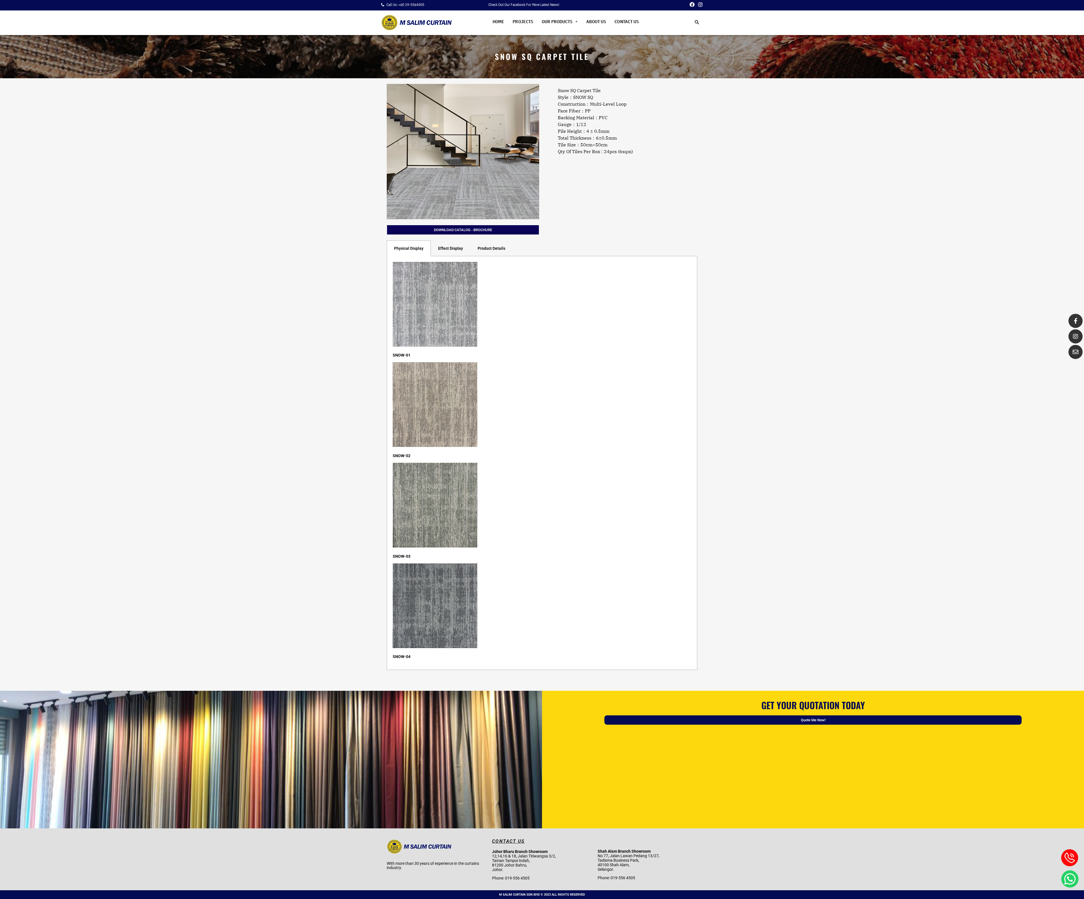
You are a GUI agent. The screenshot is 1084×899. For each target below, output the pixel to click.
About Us (596, 21)
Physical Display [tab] (408, 248)
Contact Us (627, 21)
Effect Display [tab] (450, 248)
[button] (559, 21)
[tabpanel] (542, 463)
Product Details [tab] (491, 248)
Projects (523, 21)
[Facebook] (692, 4)
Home (498, 21)
